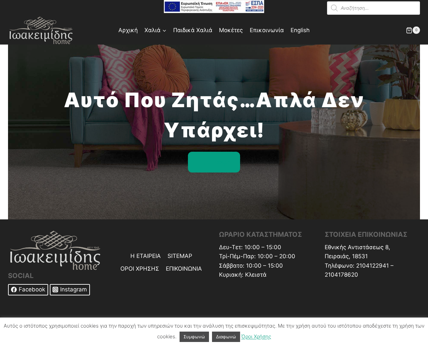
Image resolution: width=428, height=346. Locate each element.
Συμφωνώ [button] (194, 336)
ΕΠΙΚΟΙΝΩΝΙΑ (184, 268)
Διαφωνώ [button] (226, 336)
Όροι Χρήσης (256, 336)
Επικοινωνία (267, 30)
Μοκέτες (231, 30)
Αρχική (128, 30)
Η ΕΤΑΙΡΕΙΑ (145, 256)
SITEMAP (180, 256)
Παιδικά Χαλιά (192, 30)
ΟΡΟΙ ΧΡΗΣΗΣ (139, 268)
